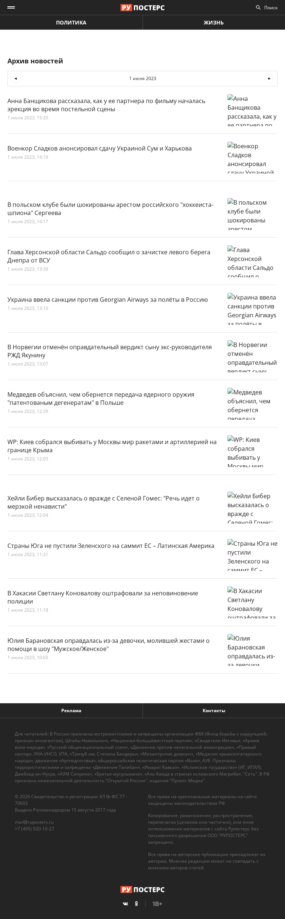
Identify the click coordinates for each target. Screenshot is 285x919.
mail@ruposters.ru (34, 822)
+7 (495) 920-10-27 (34, 829)
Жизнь (214, 22)
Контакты (214, 710)
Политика (71, 22)
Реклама (71, 710)
